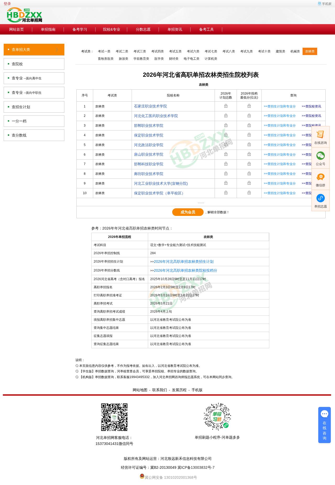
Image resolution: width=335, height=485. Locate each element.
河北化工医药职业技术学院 (156, 116)
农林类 (310, 51)
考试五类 (175, 51)
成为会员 (188, 212)
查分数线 (19, 135)
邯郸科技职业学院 (148, 164)
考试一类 (104, 51)
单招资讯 (175, 29)
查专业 (27, 78)
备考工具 (206, 29)
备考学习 (79, 29)
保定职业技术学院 (148, 135)
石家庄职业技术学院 (150, 106)
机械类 (295, 51)
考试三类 (139, 51)
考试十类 (264, 51)
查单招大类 (21, 49)
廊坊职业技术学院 (148, 174)
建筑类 (280, 51)
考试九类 (246, 51)
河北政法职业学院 (148, 145)
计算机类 (211, 59)
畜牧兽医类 (106, 59)
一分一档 (19, 121)
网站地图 (140, 390)
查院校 (17, 64)
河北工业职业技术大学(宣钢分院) (161, 183)
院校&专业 (111, 29)
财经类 (173, 59)
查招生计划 (21, 107)
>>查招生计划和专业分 (280, 106)
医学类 (159, 59)
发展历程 (179, 390)
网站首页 (16, 29)
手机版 (197, 390)
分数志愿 (143, 29)
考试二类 (122, 51)
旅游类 (123, 59)
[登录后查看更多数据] (226, 106)
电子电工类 (191, 59)
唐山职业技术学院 (148, 154)
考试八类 (228, 51)
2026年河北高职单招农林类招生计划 (184, 261)
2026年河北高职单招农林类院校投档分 (185, 270)
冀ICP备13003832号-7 (196, 467)
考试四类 (157, 51)
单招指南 (48, 29)
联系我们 (159, 390)
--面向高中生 (33, 78)
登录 (7, 4)
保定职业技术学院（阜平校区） (159, 193)
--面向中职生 (33, 93)
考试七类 (211, 51)
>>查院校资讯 (311, 106)
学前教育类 (141, 59)
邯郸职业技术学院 (148, 125)
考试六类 (193, 51)
